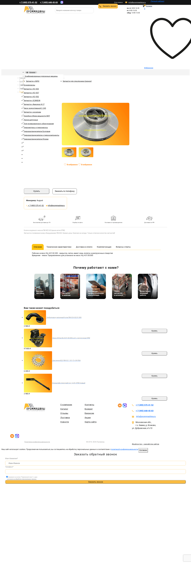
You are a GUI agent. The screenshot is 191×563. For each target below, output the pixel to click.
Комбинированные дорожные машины (41, 76)
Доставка (65, 417)
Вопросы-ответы (123, 247)
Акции (88, 417)
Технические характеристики (59, 247)
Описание (38, 247)
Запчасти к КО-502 (31, 97)
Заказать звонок (110, 6)
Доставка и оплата (84, 247)
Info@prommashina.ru (56, 206)
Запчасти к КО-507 (31, 93)
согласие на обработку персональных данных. (22, 479)
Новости (64, 422)
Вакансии (89, 413)
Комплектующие (104, 247)
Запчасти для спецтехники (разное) (77, 81)
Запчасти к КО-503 (31, 89)
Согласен (143, 450)
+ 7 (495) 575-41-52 (28, 2)
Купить (36, 191)
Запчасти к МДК (32, 81)
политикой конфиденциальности (124, 449)
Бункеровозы (29, 85)
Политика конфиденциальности (37, 442)
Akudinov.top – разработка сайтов (145, 444)
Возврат (89, 409)
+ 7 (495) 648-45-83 (49, 2)
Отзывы (64, 413)
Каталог (32, 72)
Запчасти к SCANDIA (32, 100)
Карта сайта (90, 422)
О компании (66, 404)
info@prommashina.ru (137, 2)
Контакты (89, 404)
